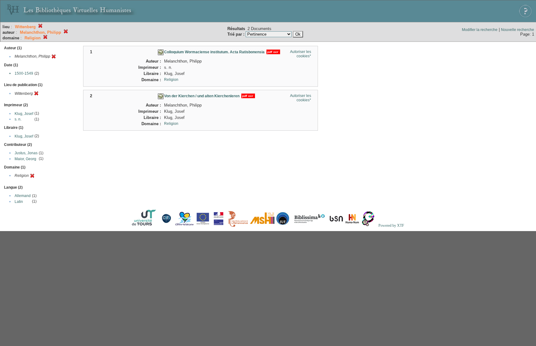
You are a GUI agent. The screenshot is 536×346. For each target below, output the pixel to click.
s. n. (18, 119)
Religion (171, 79)
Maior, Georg (25, 159)
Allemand (23, 196)
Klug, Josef (24, 114)
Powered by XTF (391, 225)
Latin (19, 201)
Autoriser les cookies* (300, 54)
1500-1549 (24, 73)
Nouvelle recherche (517, 30)
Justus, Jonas (26, 153)
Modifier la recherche (480, 30)
